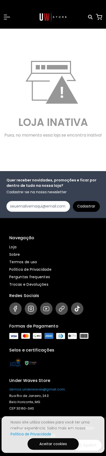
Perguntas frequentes (29, 276)
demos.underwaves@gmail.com (37, 389)
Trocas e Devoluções (28, 284)
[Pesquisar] (90, 17)
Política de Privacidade (30, 269)
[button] (7, 17)
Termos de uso (23, 262)
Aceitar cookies (53, 443)
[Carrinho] (99, 17)
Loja (12, 247)
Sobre (14, 254)
